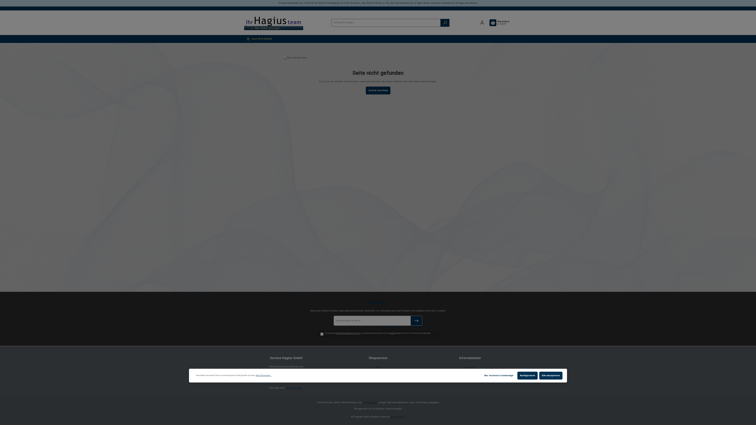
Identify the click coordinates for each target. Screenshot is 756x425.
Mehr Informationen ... (263, 375)
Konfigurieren (527, 375)
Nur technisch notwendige (498, 375)
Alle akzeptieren (551, 375)
